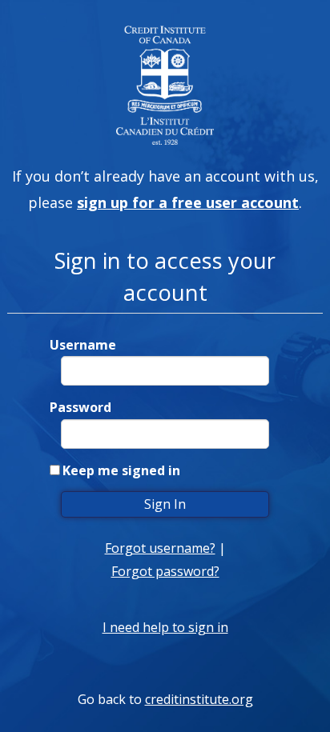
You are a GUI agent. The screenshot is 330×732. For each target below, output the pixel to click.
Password (80, 407)
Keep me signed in (121, 470)
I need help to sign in (165, 627)
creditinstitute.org (199, 699)
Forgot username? (160, 548)
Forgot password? (165, 571)
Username (83, 345)
